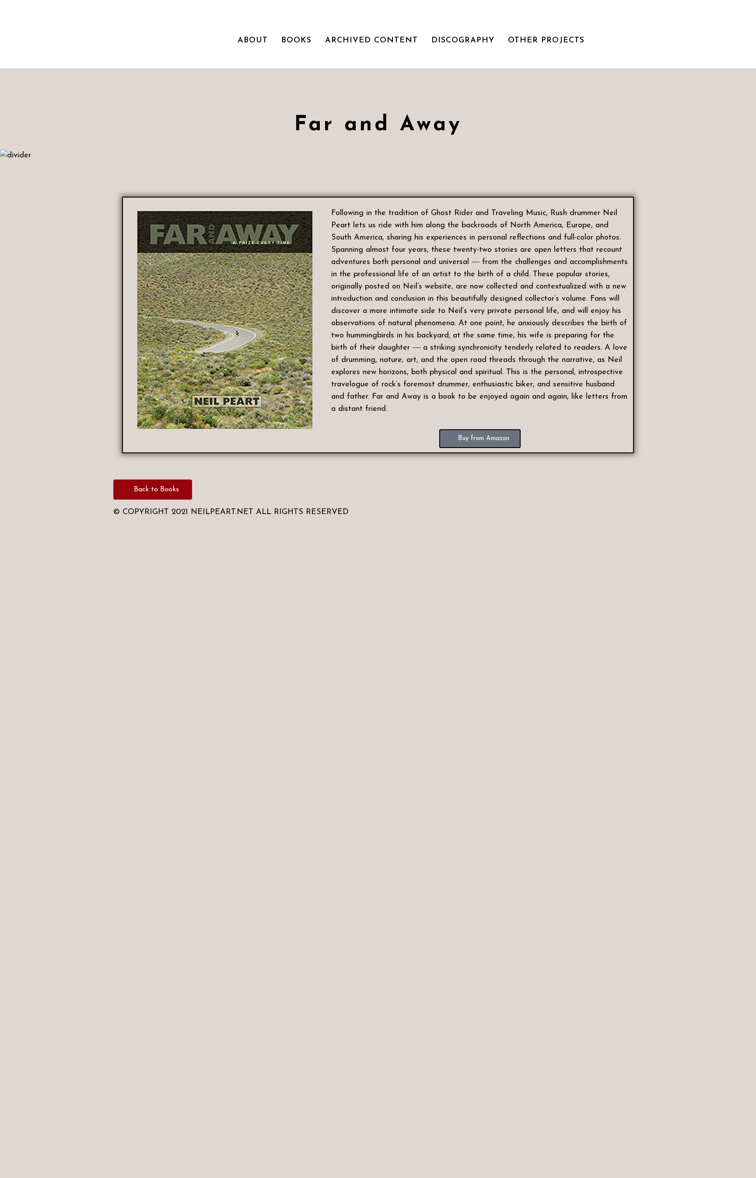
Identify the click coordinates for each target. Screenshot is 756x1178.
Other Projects (546, 41)
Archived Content (371, 41)
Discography (462, 41)
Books (296, 41)
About (253, 41)
